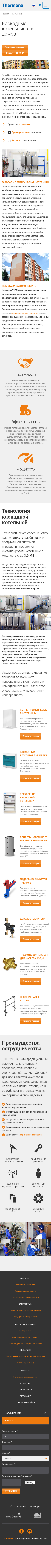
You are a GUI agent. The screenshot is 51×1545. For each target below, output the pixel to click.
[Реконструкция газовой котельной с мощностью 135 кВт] (13, 604)
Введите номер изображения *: (17, 1476)
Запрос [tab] (9, 1420)
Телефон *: (7, 1442)
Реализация (25, 1396)
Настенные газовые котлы (25, 1285)
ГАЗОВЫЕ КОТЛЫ (25, 1278)
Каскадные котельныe (25, 1324)
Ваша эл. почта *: (10, 1431)
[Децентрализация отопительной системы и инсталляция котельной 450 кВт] (38, 621)
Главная (5, 14)
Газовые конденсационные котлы (25, 1297)
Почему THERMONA (15, 53)
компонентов (24, 140)
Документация (25, 1390)
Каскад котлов (25, 1331)
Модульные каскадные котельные (25, 1337)
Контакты (25, 1370)
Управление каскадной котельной (27, 797)
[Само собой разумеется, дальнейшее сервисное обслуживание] (38, 1247)
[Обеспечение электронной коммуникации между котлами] (13, 1230)
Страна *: (6, 1453)
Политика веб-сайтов (25, 1402)
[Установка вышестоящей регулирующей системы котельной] (38, 1230)
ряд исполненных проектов (24, 313)
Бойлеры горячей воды (25, 1363)
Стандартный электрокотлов (25, 1317)
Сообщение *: (8, 1464)
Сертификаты (26, 1383)
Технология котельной (15, 47)
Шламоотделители (32, 918)
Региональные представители (25, 1377)
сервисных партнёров (31, 1134)
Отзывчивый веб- (10, 1538)
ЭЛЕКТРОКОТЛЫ (25, 1304)
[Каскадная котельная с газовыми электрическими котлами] (38, 604)
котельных (26, 132)
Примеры (19, 124)
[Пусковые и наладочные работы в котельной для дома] (13, 1247)
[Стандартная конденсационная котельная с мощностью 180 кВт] (13, 621)
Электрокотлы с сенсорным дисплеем (25, 1310)
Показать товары (31, 736)
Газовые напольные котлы (25, 1291)
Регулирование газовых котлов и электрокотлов (25, 1356)
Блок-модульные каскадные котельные (26, 1344)
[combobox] (25, 1458)
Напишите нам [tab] (13, 1412)
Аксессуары (25, 1350)
